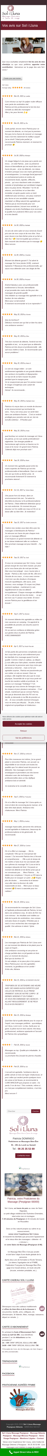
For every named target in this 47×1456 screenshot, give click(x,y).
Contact (40, 1438)
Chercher (35, 1111)
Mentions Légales (27, 1438)
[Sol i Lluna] (11, 12)
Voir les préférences (23, 738)
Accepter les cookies (23, 724)
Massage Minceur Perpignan (25, 1436)
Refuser (23, 731)
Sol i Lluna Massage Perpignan (15, 1433)
